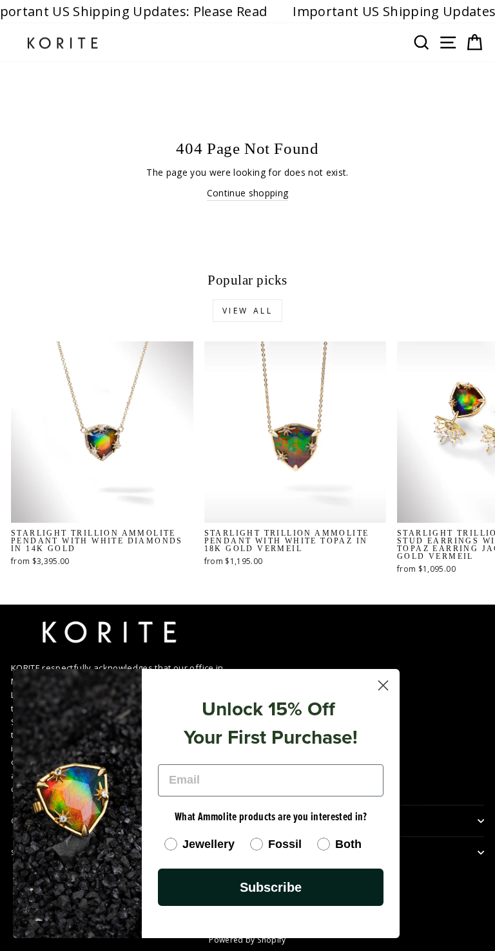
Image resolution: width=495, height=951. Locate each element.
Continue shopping (248, 193)
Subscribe (271, 887)
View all (247, 310)
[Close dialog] (383, 685)
